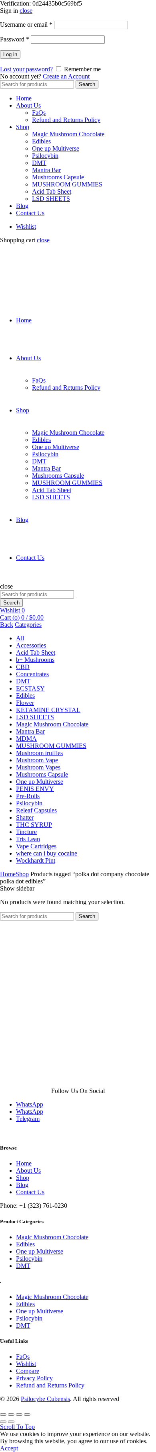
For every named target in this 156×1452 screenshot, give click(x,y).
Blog (22, 205)
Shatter (25, 817)
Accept (9, 1448)
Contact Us (30, 213)
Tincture (26, 831)
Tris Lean (28, 839)
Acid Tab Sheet (51, 191)
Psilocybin (45, 155)
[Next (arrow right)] (11, 1422)
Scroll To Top (17, 1426)
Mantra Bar (46, 170)
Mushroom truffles (39, 753)
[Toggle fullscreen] (19, 1414)
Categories (28, 624)
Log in (10, 54)
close (26, 10)
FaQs (39, 112)
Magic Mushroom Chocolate (68, 134)
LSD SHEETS (51, 198)
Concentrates (32, 674)
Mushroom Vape (37, 760)
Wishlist (26, 226)
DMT (39, 162)
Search (87, 84)
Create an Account (66, 76)
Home (24, 98)
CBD (23, 666)
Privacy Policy (34, 1378)
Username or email (26, 24)
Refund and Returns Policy (66, 119)
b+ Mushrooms (35, 659)
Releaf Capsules (36, 810)
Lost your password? (26, 69)
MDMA (26, 738)
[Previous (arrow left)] (3, 1422)
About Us (28, 105)
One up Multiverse (55, 148)
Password (14, 39)
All (20, 638)
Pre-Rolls (28, 796)
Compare (27, 1371)
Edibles (41, 141)
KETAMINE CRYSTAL (48, 709)
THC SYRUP (34, 824)
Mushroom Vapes (38, 767)
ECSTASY (30, 688)
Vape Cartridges (36, 846)
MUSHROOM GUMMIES (67, 184)
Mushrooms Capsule (58, 177)
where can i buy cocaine (46, 853)
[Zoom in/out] (27, 1414)
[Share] (11, 1414)
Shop (22, 127)
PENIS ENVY (35, 788)
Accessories (31, 645)
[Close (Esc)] (3, 1414)
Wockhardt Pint (35, 860)
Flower (25, 702)
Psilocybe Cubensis (45, 1398)
